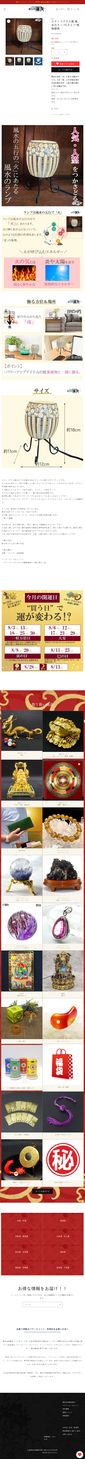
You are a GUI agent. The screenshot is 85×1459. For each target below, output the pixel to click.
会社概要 (66, 1409)
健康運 (63, 1220)
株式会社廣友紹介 (69, 1402)
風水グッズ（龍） (22, 754)
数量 (52, 48)
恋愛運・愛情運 (21, 1236)
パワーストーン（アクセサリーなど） (63, 947)
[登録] (59, 1304)
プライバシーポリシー (71, 1405)
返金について (67, 1412)
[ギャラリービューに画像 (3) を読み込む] (29, 61)
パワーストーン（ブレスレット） (63, 851)
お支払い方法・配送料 (71, 1427)
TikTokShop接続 (57, 114)
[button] (4, 9)
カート (73, 9)
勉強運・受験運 (21, 1267)
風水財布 (22, 850)
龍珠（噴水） (63, 994)
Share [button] (56, 108)
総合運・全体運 (21, 1252)
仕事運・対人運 (63, 1236)
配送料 (57, 42)
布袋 (67, 114)
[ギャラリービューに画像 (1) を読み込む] (10, 61)
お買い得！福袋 (63, 1087)
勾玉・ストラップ (63, 1041)
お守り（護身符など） (21, 994)
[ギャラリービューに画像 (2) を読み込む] (19, 61)
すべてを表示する (42, 1191)
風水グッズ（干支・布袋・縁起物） (22, 804)
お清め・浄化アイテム (63, 1134)
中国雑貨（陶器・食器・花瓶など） (22, 1088)
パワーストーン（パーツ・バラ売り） (22, 947)
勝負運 (63, 1252)
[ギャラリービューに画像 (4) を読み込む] (38, 61)
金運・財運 (21, 1220)
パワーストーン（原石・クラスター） (63, 899)
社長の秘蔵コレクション (63, 1182)
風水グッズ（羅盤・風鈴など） (63, 804)
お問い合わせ (67, 1434)
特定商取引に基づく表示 (71, 1431)
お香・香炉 (22, 1041)
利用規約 (66, 1416)
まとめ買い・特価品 (21, 1134)
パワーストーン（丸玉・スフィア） (21, 899)
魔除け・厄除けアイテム (22, 1182)
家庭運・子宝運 (63, 1267)
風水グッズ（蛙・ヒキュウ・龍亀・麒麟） (63, 755)
